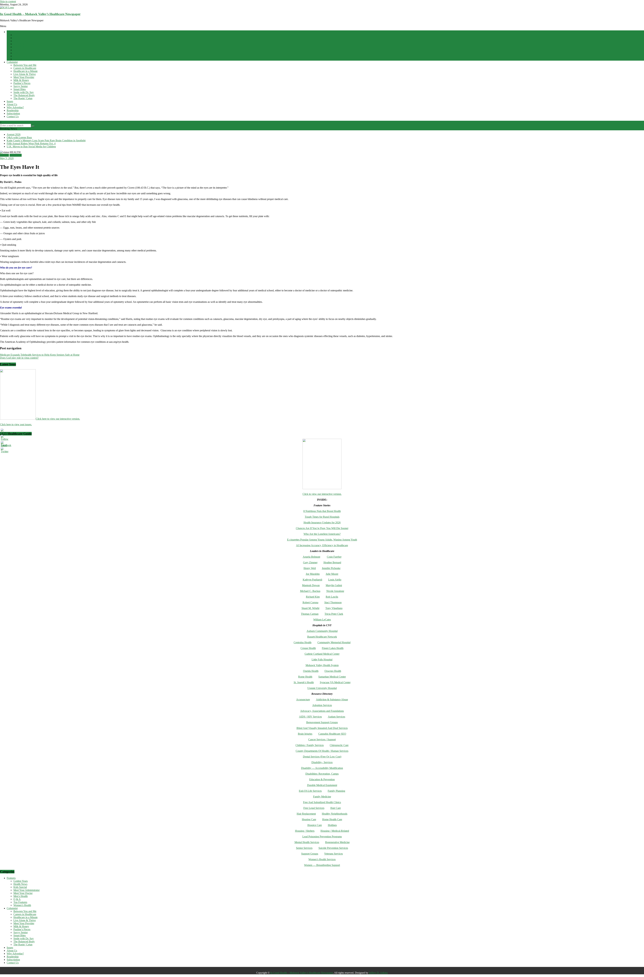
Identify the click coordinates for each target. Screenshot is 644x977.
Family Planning (336, 790)
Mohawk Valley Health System (322, 665)
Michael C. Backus (310, 591)
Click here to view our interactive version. (58, 418)
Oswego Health (333, 671)
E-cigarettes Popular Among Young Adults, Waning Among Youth (322, 539)
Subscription (13, 113)
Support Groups (309, 853)
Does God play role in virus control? (19, 357)
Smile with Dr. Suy (23, 92)
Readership (13, 110)
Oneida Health (310, 671)
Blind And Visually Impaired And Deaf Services (322, 728)
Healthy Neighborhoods (334, 813)
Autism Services (336, 716)
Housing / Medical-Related (334, 830)
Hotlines (332, 825)
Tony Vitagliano (333, 608)
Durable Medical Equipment (322, 785)
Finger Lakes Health (332, 648)
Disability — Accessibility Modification (322, 768)
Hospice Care (314, 825)
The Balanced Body (24, 95)
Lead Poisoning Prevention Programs (322, 836)
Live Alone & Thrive (24, 74)
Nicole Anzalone (335, 591)
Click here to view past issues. (16, 424)
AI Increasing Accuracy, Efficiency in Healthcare (322, 545)
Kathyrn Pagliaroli (312, 579)
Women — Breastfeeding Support (322, 865)
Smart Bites (19, 89)
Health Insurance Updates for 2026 (322, 522)
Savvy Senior (20, 86)
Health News (20, 37)
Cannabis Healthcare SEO (332, 733)
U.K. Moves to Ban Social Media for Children (31, 146)
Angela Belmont (311, 556)
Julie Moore (332, 573)
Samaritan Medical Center (332, 676)
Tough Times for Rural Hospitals (322, 516)
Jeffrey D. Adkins (378, 972)
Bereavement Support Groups (322, 722)
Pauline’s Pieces (21, 83)
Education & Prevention (322, 779)
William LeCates (322, 619)
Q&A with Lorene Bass (19, 137)
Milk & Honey (21, 80)
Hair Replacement (306, 813)
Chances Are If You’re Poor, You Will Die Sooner (322, 528)
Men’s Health (20, 50)
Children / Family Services (310, 745)
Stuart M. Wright (310, 608)
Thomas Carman (309, 613)
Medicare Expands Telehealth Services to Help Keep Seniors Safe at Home (39, 354)
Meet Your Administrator (26, 43)
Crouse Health (308, 648)
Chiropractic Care (339, 745)
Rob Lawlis (332, 596)
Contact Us (13, 116)
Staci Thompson (333, 602)
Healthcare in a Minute (25, 71)
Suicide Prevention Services (333, 848)
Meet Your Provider (23, 77)
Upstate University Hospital (322, 688)
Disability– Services (322, 762)
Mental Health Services (306, 842)
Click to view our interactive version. (322, 494)
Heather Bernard (332, 562)
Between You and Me (24, 65)
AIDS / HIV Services (310, 716)
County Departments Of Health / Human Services (322, 750)
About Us (12, 104)
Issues (10, 101)
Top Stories (16, 155)
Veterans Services (333, 853)
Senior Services (304, 848)
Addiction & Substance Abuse (332, 699)
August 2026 (13, 134)
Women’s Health (22, 59)
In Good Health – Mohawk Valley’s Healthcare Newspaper (40, 14)
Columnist (12, 62)
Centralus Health (302, 642)
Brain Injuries (305, 733)
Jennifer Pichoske (331, 568)
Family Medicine (322, 796)
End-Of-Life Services (310, 790)
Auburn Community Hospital (322, 631)
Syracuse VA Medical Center (335, 682)
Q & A (17, 53)
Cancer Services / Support (322, 739)
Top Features (20, 56)
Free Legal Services (313, 808)
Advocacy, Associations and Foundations (322, 710)
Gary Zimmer (310, 562)
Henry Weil (310, 568)
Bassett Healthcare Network (322, 636)
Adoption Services (322, 705)
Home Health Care (332, 819)
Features (11, 31)
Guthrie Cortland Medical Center (322, 653)
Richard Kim (313, 596)
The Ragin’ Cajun (22, 98)
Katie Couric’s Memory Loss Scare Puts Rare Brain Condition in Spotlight (46, 140)
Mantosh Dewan (311, 585)
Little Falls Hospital (322, 659)
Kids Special (20, 40)
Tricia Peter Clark (334, 613)
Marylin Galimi (334, 585)
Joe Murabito (313, 573)
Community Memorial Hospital (334, 642)
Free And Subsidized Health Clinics (322, 802)
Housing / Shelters (304, 830)
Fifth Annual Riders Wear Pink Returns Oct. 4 (31, 143)
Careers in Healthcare (24, 68)
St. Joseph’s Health (304, 682)
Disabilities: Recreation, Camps (322, 773)
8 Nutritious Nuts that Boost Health (322, 511)
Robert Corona (310, 602)
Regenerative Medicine (337, 842)
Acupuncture (303, 699)
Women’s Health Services (322, 859)
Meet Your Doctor (23, 47)
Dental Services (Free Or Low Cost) (322, 756)
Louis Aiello (334, 579)
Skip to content (8, 1)
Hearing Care (309, 819)
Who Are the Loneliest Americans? (322, 533)
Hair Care (335, 808)
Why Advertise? (15, 107)
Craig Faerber (334, 556)
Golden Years (20, 34)
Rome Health (305, 676)
